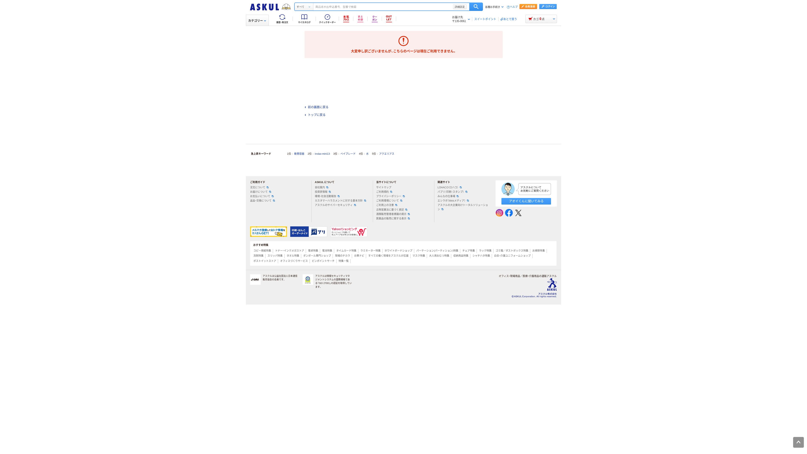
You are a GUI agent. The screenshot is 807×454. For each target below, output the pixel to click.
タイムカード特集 (346, 250)
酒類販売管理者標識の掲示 (391, 214)
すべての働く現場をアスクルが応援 (388, 255)
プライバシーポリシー (388, 196)
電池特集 (327, 250)
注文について (257, 187)
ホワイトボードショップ (398, 250)
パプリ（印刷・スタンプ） (451, 191)
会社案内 (320, 187)
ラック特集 (485, 250)
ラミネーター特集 (370, 250)
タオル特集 (293, 255)
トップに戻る (317, 114)
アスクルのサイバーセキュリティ (334, 205)
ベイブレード (348, 153)
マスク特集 (419, 255)
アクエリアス (386, 153)
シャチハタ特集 (481, 255)
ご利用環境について (387, 200)
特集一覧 (344, 261)
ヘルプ (514, 7)
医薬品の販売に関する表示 (391, 218)
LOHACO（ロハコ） (448, 187)
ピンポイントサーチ (323, 261)
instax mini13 (322, 153)
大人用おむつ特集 (439, 255)
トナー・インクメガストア (289, 250)
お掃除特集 (538, 250)
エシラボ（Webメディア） (451, 200)
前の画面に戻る (318, 107)
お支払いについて (260, 196)
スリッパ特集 (275, 255)
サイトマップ (383, 187)
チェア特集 (468, 250)
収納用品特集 (460, 255)
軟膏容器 (299, 153)
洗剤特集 (258, 255)
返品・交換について (261, 200)
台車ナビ (359, 255)
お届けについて (259, 191)
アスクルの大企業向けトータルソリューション (463, 207)
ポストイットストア (264, 261)
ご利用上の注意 (385, 205)
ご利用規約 (382, 191)
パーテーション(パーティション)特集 (437, 250)
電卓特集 (313, 250)
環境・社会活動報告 (325, 196)
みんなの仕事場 (446, 196)
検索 (476, 7)
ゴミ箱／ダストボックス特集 (512, 250)
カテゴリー (255, 20)
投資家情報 (321, 191)
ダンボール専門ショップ (317, 255)
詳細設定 (460, 6)
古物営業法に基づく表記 (390, 209)
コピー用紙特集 (262, 250)
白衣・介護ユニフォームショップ (512, 255)
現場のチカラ (342, 255)
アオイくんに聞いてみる (526, 201)
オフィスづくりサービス (294, 261)
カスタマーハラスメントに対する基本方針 (339, 200)
